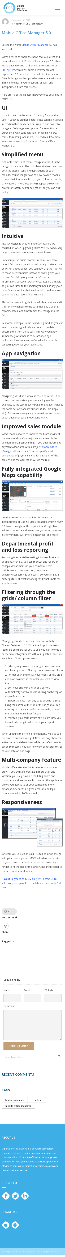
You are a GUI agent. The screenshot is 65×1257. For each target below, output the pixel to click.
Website (49, 990)
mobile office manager (18, 1105)
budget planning (14, 1100)
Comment (9, 1006)
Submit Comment (19, 1046)
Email (27, 990)
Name (6, 990)
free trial (37, 1100)
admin (19, 23)
